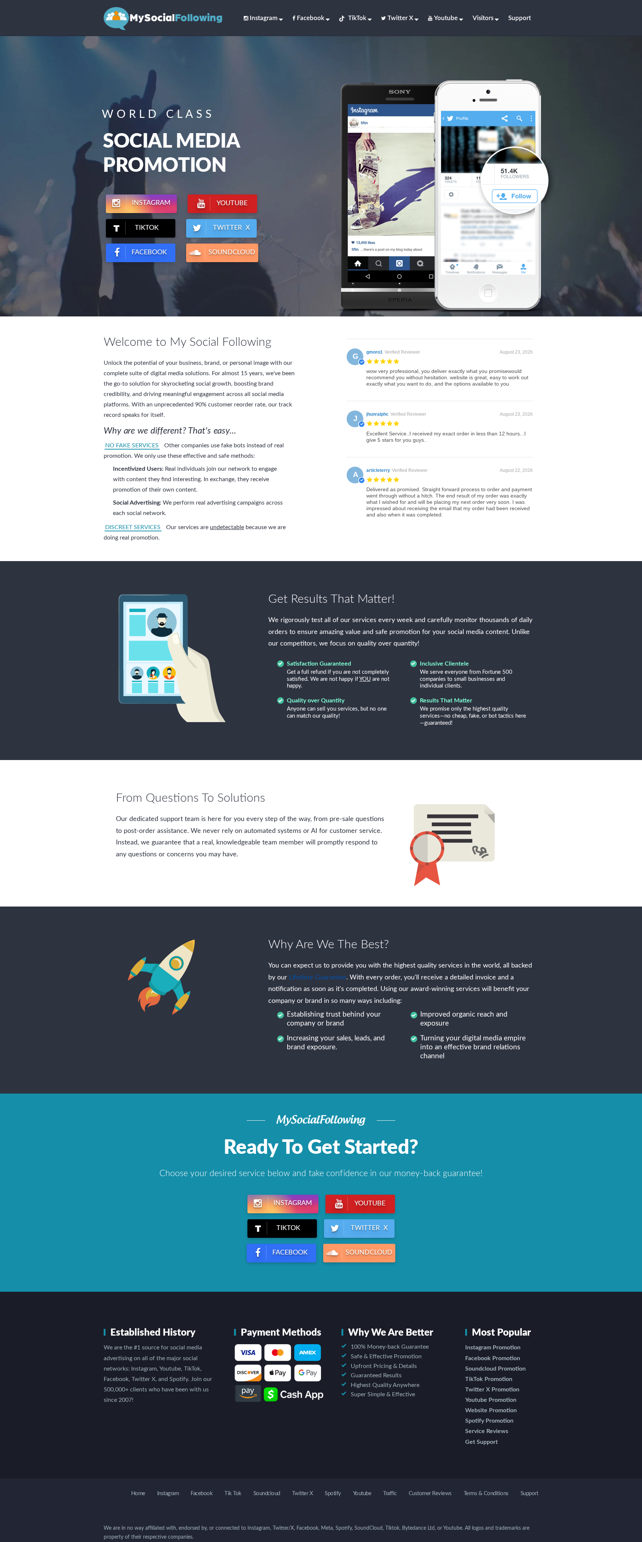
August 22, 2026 (516, 470)
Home (138, 1493)
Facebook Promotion (492, 1358)
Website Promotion (491, 1410)
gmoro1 (374, 352)
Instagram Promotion (493, 1348)
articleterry (378, 470)
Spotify (333, 1493)
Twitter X (400, 18)
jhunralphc (377, 414)
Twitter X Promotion (492, 1390)
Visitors (483, 18)
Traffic (390, 1493)
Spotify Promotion (489, 1421)
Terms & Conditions (486, 1493)
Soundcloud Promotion (495, 1369)
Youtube (446, 18)
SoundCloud (231, 252)
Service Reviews (486, 1431)
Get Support (481, 1442)
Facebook (310, 18)
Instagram (264, 18)
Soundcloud (266, 1493)
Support (519, 18)
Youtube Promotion (490, 1400)
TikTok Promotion (488, 1379)
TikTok (357, 18)
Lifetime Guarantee (317, 977)
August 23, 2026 (516, 352)
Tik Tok (232, 1493)
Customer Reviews (430, 1493)
